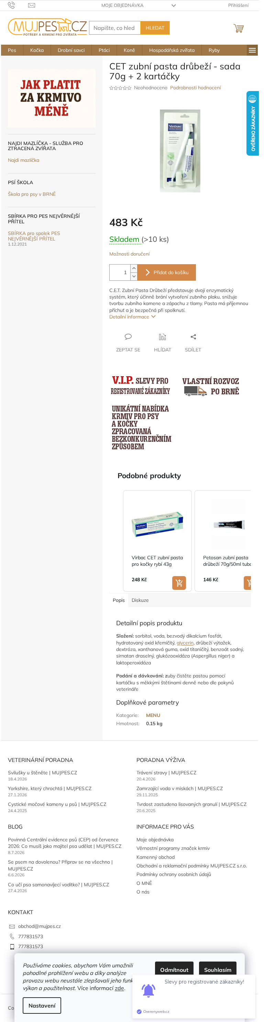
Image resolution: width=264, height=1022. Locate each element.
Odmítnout (174, 969)
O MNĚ (144, 883)
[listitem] (157, 541)
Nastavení (42, 1005)
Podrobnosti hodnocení (195, 88)
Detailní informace (129, 317)
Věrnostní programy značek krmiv (173, 848)
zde (119, 988)
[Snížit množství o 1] (133, 276)
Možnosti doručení (129, 254)
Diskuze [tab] (140, 600)
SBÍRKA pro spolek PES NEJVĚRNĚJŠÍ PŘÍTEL (34, 236)
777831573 (30, 936)
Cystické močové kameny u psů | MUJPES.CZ (57, 804)
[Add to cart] (179, 583)
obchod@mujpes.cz (39, 926)
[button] (116, 541)
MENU (153, 715)
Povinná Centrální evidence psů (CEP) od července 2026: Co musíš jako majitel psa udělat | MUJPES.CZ (64, 842)
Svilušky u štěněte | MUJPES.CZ (42, 773)
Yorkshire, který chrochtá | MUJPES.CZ (49, 788)
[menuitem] (12, 50)
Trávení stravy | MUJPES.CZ (166, 773)
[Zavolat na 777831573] (18, 5)
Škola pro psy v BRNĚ (32, 194)
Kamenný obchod (155, 857)
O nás (143, 892)
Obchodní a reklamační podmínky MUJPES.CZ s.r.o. (191, 866)
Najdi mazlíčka (23, 160)
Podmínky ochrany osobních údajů (173, 874)
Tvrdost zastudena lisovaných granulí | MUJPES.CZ (191, 804)
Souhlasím (217, 969)
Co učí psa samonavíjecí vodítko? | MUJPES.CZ (58, 884)
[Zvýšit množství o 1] (133, 268)
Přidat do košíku (171, 272)
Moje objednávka (122, 5)
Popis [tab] (119, 600)
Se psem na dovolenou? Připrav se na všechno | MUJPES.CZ (60, 865)
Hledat (155, 28)
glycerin (185, 643)
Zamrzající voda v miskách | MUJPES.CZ (179, 788)
